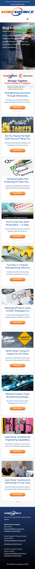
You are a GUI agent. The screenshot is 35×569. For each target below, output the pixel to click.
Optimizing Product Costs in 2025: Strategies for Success (17, 310)
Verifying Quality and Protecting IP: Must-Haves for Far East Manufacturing (17, 183)
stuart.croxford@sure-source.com (15, 553)
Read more (17, 107)
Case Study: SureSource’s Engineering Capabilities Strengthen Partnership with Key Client (17, 441)
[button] (27, 19)
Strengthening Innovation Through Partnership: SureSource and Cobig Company (17, 97)
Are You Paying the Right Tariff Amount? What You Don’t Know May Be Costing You (17, 140)
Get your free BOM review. (17, 4)
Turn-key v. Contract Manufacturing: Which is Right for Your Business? (17, 267)
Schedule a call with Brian (12, 531)
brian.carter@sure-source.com (14, 529)
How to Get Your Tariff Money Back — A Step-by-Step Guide (17, 224)
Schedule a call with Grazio (13, 544)
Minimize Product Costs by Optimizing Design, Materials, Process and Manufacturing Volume (17, 398)
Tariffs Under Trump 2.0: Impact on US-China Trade (17, 353)
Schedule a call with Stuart (12, 556)
